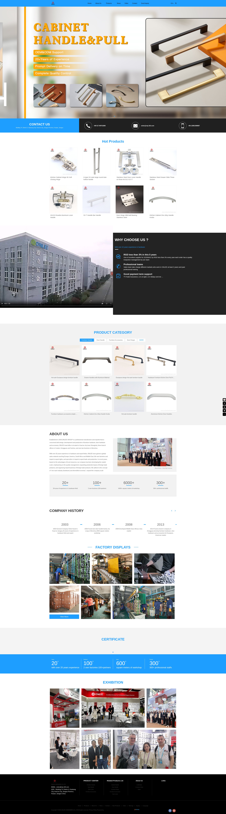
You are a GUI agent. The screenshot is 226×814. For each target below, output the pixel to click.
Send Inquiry (145, 3)
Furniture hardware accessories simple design (65, 414)
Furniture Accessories (91, 791)
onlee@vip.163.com (147, 125)
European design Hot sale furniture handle (129, 377)
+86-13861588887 (194, 125)
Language (145, 805)
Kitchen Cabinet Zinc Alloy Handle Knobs (162, 216)
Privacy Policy (93, 810)
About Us (98, 3)
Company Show (139, 787)
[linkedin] (224, 410)
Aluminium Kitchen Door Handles (161, 414)
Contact (134, 3)
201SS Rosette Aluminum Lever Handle (61, 216)
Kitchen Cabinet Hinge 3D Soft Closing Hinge (61, 178)
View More (64, 617)
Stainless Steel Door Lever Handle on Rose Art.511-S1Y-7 (129, 178)
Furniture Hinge (115, 789)
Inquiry (138, 805)
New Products (116, 805)
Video (126, 3)
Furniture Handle (91, 784)
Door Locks (91, 789)
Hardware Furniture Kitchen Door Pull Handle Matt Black (162, 377)
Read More (158, 468)
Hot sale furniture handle (129, 414)
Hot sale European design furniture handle (64, 377)
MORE (141, 340)
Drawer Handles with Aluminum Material (96, 377)
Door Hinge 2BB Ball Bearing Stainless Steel (127, 216)
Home (89, 3)
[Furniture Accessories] (113, 51)
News (119, 3)
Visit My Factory (167, 468)
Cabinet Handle (115, 784)
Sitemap (131, 805)
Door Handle (91, 787)
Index (124, 805)
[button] (111, 116)
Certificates (139, 784)
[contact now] (224, 406)
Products (109, 3)
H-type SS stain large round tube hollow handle (94, 178)
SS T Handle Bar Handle (92, 215)
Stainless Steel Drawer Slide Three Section (162, 178)
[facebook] (224, 403)
